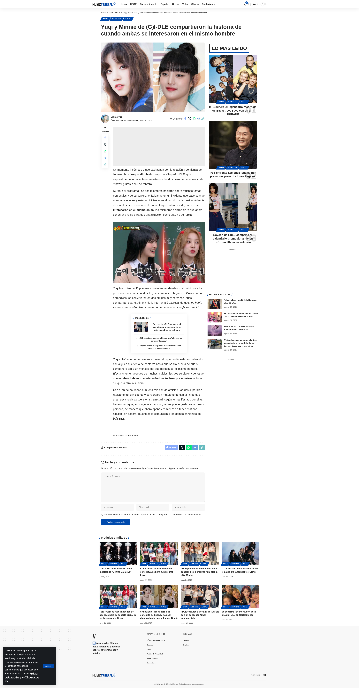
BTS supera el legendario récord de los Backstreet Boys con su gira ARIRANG (232, 110)
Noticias (116, 19)
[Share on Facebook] (185, 118)
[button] (48, 666)
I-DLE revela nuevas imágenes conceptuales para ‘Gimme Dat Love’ (156, 571)
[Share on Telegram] (198, 118)
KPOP (105, 19)
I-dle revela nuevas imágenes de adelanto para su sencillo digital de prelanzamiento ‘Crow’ (118, 615)
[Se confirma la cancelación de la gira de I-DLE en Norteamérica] (240, 596)
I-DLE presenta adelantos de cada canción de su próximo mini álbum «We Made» (199, 571)
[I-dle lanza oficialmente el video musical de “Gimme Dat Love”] (118, 553)
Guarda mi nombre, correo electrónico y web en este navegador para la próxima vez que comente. (153, 514)
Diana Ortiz (116, 117)
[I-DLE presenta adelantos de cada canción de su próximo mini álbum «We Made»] (200, 553)
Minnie (135, 435)
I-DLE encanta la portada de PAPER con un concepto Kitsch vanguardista (200, 615)
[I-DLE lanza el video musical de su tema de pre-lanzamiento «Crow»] (240, 553)
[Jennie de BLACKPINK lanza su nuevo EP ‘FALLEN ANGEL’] (215, 330)
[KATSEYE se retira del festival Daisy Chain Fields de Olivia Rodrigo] (215, 317)
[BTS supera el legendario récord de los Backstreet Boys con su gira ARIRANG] (233, 79)
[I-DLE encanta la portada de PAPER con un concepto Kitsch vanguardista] (200, 596)
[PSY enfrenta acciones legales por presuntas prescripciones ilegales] (233, 145)
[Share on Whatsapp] (194, 118)
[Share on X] (190, 118)
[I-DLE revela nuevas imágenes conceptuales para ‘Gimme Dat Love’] (159, 553)
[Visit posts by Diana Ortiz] (105, 119)
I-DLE (128, 435)
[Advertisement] (159, 146)
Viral (128, 19)
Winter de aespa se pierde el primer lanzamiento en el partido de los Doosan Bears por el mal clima (240, 343)
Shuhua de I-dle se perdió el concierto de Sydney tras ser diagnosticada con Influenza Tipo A (159, 615)
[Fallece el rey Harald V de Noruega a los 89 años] (215, 304)
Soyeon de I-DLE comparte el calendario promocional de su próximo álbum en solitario (167, 327)
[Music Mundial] (104, 4)
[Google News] (264, 675)
